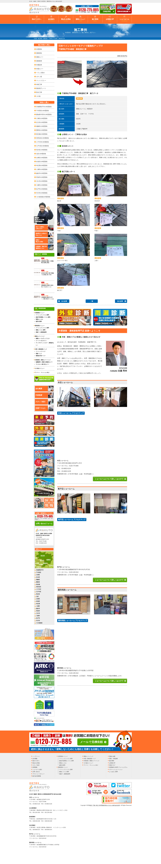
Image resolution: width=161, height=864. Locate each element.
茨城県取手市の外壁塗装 (44, 106)
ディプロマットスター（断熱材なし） (45, 344)
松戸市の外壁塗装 (41, 189)
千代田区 (38, 572)
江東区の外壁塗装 (41, 118)
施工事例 (95, 19)
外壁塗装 (39, 49)
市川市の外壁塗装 (41, 193)
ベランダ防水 (40, 72)
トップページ (36, 756)
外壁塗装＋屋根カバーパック (43, 360)
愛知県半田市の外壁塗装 (44, 114)
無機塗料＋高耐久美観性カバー (44, 362)
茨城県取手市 (40, 570)
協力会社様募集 (36, 776)
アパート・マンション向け (42, 372)
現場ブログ (112, 765)
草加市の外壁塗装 (41, 177)
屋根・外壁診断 (113, 758)
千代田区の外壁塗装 (42, 110)
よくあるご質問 (113, 771)
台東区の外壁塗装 (41, 157)
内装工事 (39, 84)
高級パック (39, 353)
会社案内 (51, 19)
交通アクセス (40, 408)
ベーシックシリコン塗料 (42, 315)
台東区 (38, 598)
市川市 (38, 620)
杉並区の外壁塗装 (41, 161)
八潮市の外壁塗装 (41, 169)
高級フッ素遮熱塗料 (41, 332)
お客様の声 (110, 19)
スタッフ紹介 (40, 402)
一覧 (91, 301)
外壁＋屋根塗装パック (41, 349)
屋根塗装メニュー (63, 767)
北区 (37, 596)
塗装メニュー (80, 19)
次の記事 (64, 301)
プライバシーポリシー (38, 774)
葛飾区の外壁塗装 (41, 126)
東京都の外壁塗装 (41, 134)
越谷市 (38, 608)
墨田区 (38, 582)
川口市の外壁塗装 (41, 181)
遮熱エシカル (39, 319)
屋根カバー (39, 57)
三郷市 (38, 615)
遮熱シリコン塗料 (40, 330)
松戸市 (38, 618)
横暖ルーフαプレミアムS (42, 338)
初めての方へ (36, 19)
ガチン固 (39, 76)
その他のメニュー (40, 368)
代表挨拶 (38, 395)
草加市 (38, 611)
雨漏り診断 (112, 756)
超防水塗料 (39, 321)
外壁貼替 (39, 65)
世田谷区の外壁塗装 (42, 138)
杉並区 (38, 601)
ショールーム (124, 19)
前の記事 (120, 301)
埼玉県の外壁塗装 (41, 165)
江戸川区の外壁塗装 (42, 146)
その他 (38, 96)
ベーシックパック (40, 351)
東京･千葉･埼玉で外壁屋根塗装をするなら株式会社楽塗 (105, 805)
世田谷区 (38, 586)
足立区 (38, 577)
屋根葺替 (39, 61)
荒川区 (38, 594)
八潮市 (38, 606)
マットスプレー (41, 80)
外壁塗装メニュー (63, 756)
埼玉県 (38, 603)
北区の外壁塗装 (41, 153)
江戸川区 (38, 591)
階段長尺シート (41, 88)
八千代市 (38, 589)
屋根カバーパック (40, 336)
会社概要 (38, 388)
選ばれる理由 (66, 19)
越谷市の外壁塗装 (41, 173)
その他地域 (39, 623)
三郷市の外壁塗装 (41, 185)
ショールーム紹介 (37, 769)
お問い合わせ (36, 771)
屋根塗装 (79, 98)
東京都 (38, 584)
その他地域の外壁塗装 (43, 197)
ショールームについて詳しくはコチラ (109, 479)
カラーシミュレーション (116, 769)
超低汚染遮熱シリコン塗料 (43, 317)
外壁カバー (39, 69)
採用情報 (34, 767)
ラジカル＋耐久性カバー (42, 364)
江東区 (38, 574)
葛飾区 (38, 579)
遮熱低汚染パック (40, 355)
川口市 (38, 613)
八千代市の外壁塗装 (42, 142)
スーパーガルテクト (41, 340)
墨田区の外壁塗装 (41, 130)
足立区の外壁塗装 (41, 122)
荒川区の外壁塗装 (41, 150)
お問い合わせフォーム (44, 523)
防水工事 (39, 92)
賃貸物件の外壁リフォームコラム (118, 767)
